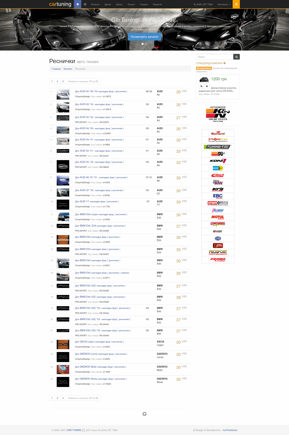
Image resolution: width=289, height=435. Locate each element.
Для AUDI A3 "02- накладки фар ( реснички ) (99, 104)
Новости (157, 4)
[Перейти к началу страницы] (144, 414)
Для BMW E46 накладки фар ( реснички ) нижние (102, 272)
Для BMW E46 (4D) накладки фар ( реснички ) (100, 296)
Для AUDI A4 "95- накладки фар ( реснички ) (99, 128)
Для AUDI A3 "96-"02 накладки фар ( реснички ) (101, 91)
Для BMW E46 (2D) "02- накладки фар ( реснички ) (103, 308)
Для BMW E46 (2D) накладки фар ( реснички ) (100, 285)
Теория (144, 4)
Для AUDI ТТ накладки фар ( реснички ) (97, 201)
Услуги (131, 4)
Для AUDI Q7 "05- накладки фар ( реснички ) (99, 190)
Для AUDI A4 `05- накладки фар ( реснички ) (99, 161)
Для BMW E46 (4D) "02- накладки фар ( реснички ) (103, 319)
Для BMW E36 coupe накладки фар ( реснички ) (101, 214)
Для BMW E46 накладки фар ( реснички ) (97, 260)
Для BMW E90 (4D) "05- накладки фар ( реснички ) (103, 330)
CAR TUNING (74, 430)
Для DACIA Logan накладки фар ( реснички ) (99, 341)
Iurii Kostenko (230, 430)
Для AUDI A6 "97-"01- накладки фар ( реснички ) (101, 177)
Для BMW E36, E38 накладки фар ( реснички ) (100, 225)
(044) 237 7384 (204, 4)
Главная (56, 68)
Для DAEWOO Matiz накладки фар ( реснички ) (100, 366)
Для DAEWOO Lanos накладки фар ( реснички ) (101, 353)
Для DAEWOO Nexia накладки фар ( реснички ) (101, 378)
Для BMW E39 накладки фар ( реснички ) (97, 236)
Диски (108, 4)
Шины (119, 4)
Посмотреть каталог (145, 36)
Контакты (223, 4)
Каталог (95, 4)
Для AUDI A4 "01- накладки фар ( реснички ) (99, 139)
